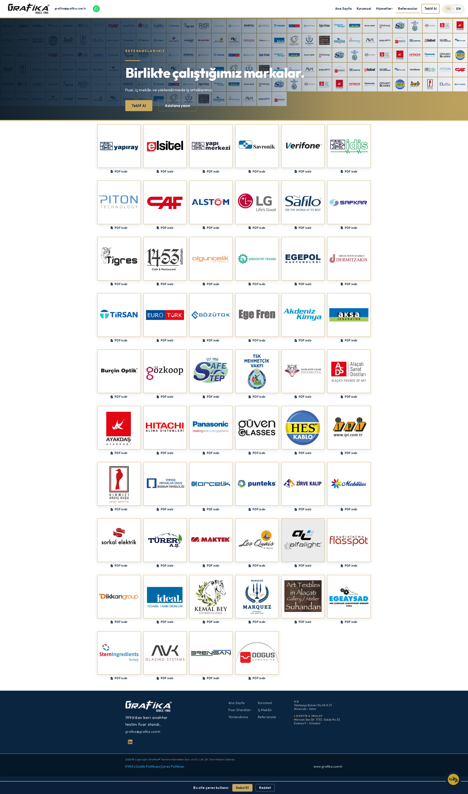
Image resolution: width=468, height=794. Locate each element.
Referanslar (408, 8)
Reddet (265, 788)
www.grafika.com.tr (328, 766)
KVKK (129, 766)
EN (458, 8)
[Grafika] (30, 8)
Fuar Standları (239, 710)
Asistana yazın (177, 105)
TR (448, 8)
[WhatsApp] (96, 8)
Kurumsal (364, 8)
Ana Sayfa (343, 8)
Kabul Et (242, 788)
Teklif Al (430, 8)
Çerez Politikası (172, 766)
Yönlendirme (238, 717)
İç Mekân (265, 710)
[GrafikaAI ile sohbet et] (453, 779)
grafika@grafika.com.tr (70, 8)
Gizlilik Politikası (147, 766)
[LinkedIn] (130, 742)
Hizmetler (384, 8)
